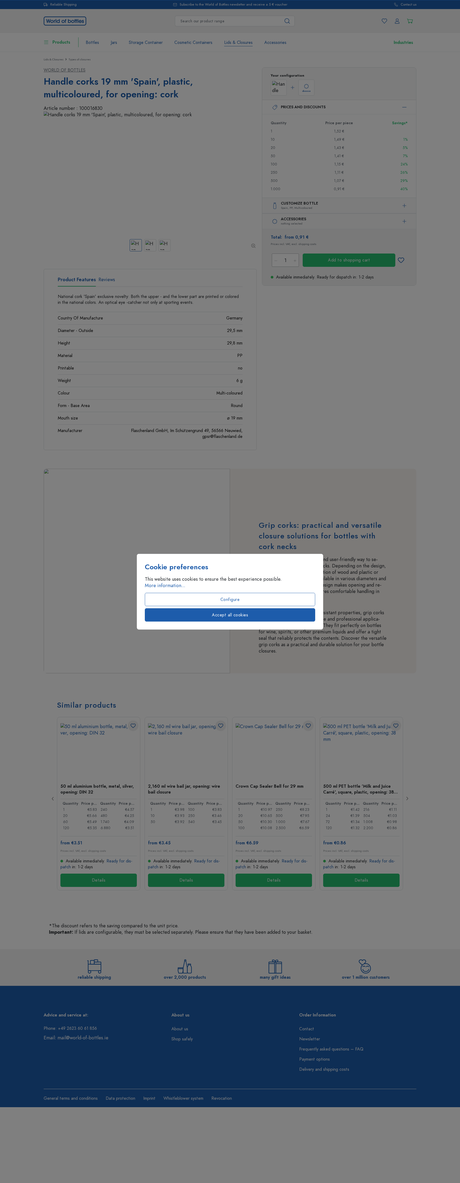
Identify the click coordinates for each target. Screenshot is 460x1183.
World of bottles (64, 70)
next (407, 799)
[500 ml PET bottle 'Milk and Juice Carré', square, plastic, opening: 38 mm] (361, 749)
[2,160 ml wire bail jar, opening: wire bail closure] (186, 749)
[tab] (77, 281)
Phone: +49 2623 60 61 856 (70, 1028)
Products (61, 42)
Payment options (314, 1059)
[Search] (287, 21)
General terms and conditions (71, 1098)
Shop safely (182, 1039)
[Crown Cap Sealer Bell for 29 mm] (274, 749)
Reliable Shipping (63, 5)
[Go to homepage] (65, 20)
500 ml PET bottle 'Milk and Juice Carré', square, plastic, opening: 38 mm (358, 789)
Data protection (120, 1098)
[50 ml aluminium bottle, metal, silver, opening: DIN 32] (98, 749)
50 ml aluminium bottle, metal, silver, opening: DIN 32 (97, 789)
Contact (306, 1029)
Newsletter (309, 1039)
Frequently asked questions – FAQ (331, 1049)
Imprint (149, 1098)
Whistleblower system (183, 1098)
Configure (230, 599)
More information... (165, 585)
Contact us (408, 5)
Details (99, 880)
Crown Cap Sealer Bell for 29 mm (269, 786)
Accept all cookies (230, 615)
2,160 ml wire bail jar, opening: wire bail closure (184, 789)
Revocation (221, 1098)
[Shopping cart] (410, 21)
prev (53, 799)
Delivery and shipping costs (324, 1069)
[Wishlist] (384, 21)
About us (179, 1029)
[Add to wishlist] (400, 260)
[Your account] (397, 21)
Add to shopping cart (349, 260)
